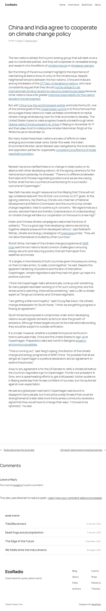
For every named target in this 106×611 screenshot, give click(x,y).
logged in (18, 485)
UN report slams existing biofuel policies (81, 450)
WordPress (96, 604)
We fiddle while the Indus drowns (26, 549)
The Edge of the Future (19, 541)
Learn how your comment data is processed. (75, 498)
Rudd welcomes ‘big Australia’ (19, 450)
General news (31, 40)
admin (20, 40)
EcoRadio (11, 4)
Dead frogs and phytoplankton (24, 532)
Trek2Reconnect (15, 523)
